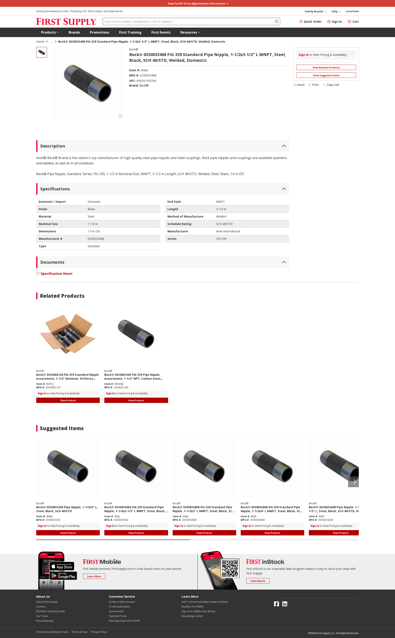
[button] (50, 32)
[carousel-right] (353, 481)
